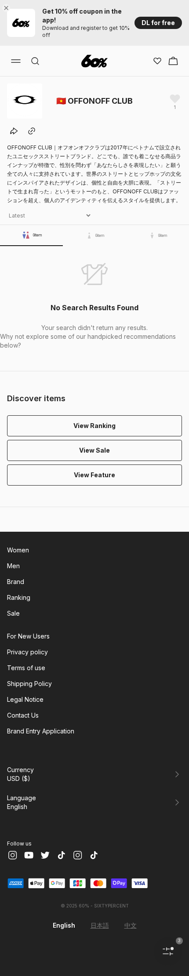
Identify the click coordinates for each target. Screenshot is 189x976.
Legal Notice (25, 699)
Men (13, 566)
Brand (15, 581)
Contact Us (23, 715)
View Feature (94, 475)
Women (18, 550)
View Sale (94, 450)
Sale (13, 613)
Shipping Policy (29, 683)
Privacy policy (27, 652)
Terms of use (26, 667)
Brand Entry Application (40, 731)
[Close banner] (8, 8)
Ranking (18, 597)
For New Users (28, 636)
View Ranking (94, 425)
